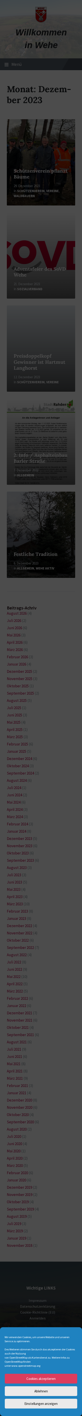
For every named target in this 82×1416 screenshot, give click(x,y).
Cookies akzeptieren (41, 1378)
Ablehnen (41, 1391)
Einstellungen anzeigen (41, 1403)
